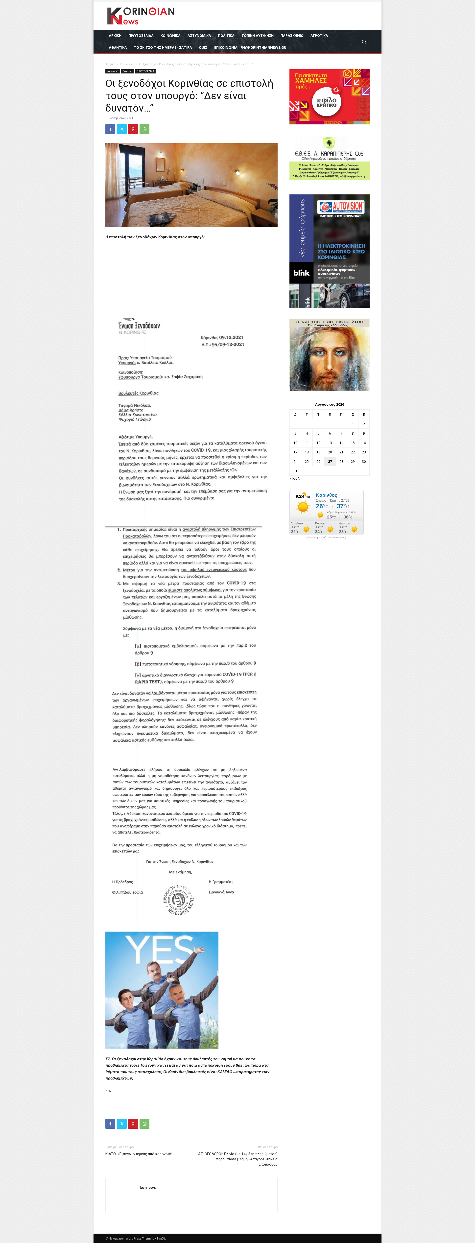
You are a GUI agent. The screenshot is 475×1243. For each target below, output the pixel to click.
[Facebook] (110, 129)
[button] (364, 41)
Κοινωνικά (127, 64)
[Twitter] (122, 129)
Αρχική (110, 64)
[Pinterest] (133, 129)
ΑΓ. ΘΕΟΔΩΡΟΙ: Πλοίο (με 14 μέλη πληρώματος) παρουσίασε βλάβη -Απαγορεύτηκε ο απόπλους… (238, 1159)
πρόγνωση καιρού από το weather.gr (326, 537)
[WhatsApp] (144, 129)
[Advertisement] (191, 281)
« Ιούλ (294, 478)
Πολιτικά (128, 71)
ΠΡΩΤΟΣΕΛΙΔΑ (145, 71)
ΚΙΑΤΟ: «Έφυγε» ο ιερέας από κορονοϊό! (138, 1154)
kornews (148, 1187)
